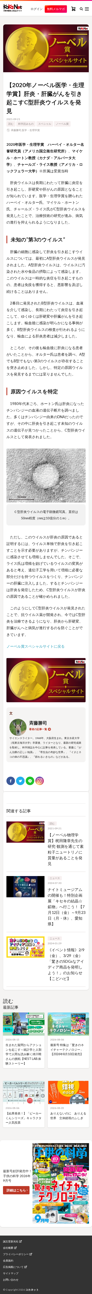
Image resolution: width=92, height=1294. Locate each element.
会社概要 (8, 1248)
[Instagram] (39, 781)
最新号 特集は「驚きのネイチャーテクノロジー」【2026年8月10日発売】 (67, 1049)
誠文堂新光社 (10, 1241)
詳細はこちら (16, 1190)
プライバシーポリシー (16, 1254)
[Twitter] (20, 781)
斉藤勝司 (16, 130)
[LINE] (30, 781)
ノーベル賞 (62, 123)
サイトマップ (10, 1273)
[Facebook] (10, 781)
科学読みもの (26, 123)
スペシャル (44, 123)
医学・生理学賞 (31, 130)
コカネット (32, 1289)
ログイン (37, 8)
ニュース (55, 878)
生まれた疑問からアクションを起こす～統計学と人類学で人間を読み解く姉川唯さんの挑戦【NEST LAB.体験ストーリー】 (24, 1054)
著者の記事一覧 (38, 729)
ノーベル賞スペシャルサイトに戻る (35, 646)
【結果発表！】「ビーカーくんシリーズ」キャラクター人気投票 (24, 1117)
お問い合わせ (10, 1279)
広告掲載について (13, 1267)
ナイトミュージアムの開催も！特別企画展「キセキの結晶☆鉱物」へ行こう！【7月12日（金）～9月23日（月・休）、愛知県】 (66, 906)
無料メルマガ (56, 9)
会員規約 (8, 1260)
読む (10, 123)
